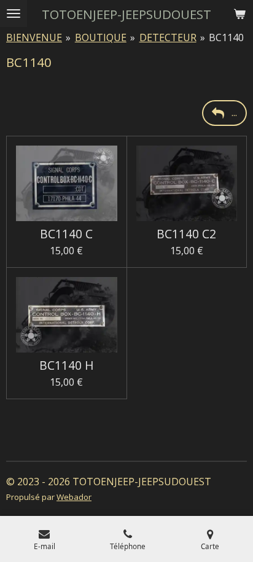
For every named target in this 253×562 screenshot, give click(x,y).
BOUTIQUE (100, 37)
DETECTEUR (168, 37)
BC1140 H (66, 365)
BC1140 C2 (186, 234)
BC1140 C (66, 234)
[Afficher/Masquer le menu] (13, 13)
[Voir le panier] (239, 13)
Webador (73, 496)
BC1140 (226, 37)
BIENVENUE (34, 37)
